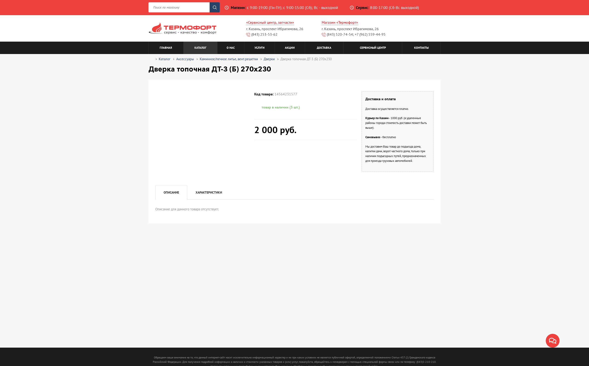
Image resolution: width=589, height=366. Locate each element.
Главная (166, 48)
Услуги (259, 48)
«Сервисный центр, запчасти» (270, 22)
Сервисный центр (373, 48)
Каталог (200, 48)
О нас (231, 48)
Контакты (421, 48)
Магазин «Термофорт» (340, 22)
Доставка (324, 48)
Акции (290, 48)
